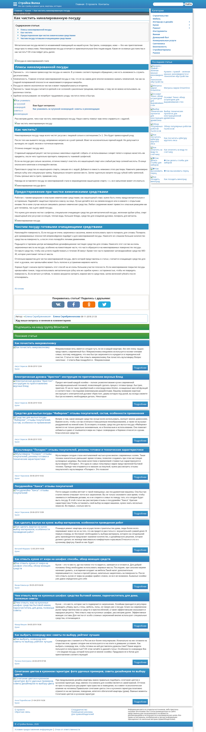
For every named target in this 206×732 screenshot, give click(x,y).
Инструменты (160, 31)
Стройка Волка (29, 3)
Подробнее (140, 367)
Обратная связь (22, 712)
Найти (188, 4)
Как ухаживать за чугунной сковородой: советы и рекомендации (66, 109)
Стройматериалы (162, 49)
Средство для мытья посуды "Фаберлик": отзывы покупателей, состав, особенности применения (79, 413)
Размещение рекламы (82, 712)
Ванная (156, 34)
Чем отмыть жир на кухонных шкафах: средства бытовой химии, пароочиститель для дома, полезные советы (76, 597)
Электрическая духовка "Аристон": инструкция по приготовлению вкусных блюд (69, 376)
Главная (80, 4)
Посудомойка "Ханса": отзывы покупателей (44, 486)
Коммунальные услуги (164, 40)
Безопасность (160, 46)
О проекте (91, 4)
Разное (156, 52)
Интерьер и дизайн (163, 21)
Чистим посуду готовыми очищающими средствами (46, 38)
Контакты (104, 4)
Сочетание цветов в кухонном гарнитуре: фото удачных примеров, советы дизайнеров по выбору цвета (80, 673)
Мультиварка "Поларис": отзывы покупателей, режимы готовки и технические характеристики (79, 449)
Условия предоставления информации (33, 729)
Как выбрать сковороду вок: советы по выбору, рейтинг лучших (57, 635)
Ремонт (156, 28)
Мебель (157, 18)
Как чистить (26, 32)
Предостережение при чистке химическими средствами (48, 35)
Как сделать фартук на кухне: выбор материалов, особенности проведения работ (69, 522)
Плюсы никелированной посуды (36, 29)
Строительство (160, 15)
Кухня (17, 369)
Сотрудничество (79, 710)
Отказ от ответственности (67, 729)
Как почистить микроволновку (35, 343)
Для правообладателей (82, 714)
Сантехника (159, 43)
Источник (19, 288)
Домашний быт (161, 37)
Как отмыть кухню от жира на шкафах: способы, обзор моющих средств (62, 559)
